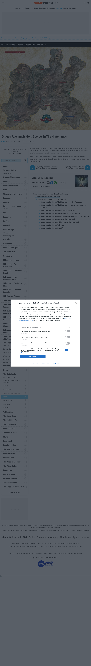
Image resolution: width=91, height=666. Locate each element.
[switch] (67, 331)
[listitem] (45, 327)
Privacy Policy (55, 363)
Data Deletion (35, 363)
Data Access (45, 363)
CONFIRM (32, 356)
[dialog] (45, 333)
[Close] (76, 303)
